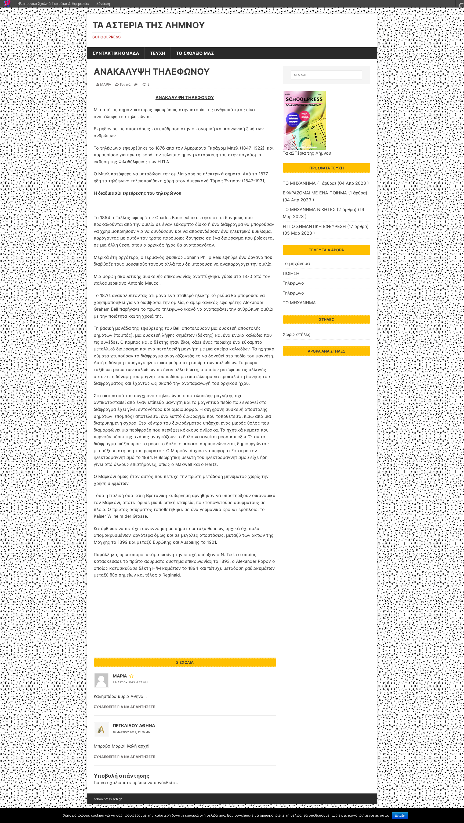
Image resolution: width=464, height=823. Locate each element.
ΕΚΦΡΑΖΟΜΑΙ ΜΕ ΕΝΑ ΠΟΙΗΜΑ (315, 192)
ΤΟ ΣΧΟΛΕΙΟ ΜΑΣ (195, 53)
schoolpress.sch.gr (108, 799)
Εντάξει (400, 815)
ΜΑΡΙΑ (105, 84)
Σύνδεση (103, 4)
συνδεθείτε (165, 782)
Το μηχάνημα (296, 263)
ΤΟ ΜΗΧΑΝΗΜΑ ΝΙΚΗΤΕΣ (309, 209)
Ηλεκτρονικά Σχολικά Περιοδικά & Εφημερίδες (53, 4)
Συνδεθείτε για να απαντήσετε (124, 707)
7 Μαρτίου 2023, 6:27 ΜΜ (130, 682)
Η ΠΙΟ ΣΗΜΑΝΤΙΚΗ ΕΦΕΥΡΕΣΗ (314, 226)
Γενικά (125, 84)
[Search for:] (326, 74)
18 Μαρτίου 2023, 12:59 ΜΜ (131, 732)
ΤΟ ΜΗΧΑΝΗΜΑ (299, 183)
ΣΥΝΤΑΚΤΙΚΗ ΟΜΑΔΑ (115, 53)
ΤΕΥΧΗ (157, 53)
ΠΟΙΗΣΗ (291, 273)
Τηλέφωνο (293, 283)
